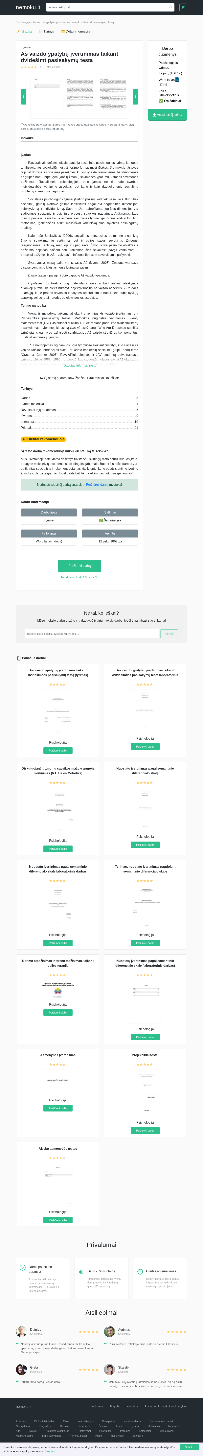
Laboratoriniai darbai (161, 1421)
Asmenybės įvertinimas (58, 1055)
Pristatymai (84, 1430)
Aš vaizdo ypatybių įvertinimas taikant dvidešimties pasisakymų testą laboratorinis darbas (145, 675)
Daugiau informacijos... (79, 365)
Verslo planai (166, 1430)
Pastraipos (105, 1430)
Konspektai (108, 1421)
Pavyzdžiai (45, 1426)
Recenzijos (84, 1426)
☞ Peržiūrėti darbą (95, 484)
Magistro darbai (25, 1435)
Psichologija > (24, 22)
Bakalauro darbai (51, 1435)
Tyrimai (49, 520)
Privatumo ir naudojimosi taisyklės (166, 1406)
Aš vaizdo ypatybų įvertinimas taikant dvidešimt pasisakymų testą (73, 22)
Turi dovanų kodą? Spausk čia (80, 577)
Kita (18, 1430)
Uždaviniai (154, 1426)
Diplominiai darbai (44, 1421)
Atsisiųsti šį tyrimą (169, 114)
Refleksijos (117, 1435)
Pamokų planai (78, 1435)
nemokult (28, 7)
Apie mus (98, 1406)
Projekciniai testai (145, 1055)
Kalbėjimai (145, 1430)
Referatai (173, 1426)
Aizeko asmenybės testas (58, 1148)
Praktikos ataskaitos (57, 1430)
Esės (66, 1421)
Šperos (103, 1426)
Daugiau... (51, 1451)
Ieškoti (169, 633)
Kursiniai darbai (132, 1421)
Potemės (125, 1430)
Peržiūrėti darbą (79, 565)
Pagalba (115, 1406)
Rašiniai (64, 1426)
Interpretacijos (86, 1421)
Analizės (21, 1421)
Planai (98, 1435)
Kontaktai (132, 1406)
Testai (119, 1426)
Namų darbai (23, 1426)
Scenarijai (138, 1435)
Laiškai (33, 1430)
